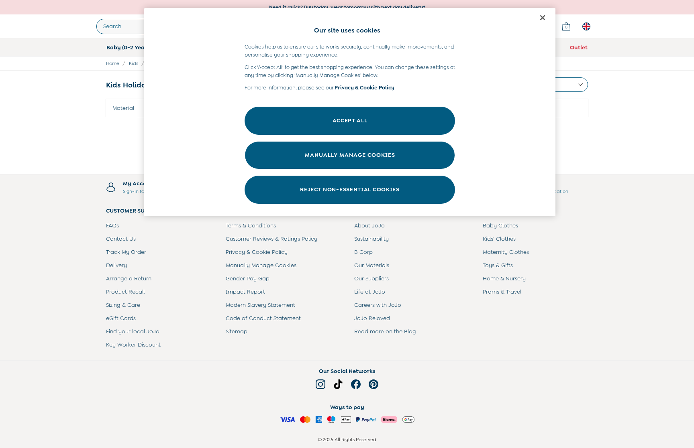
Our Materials (371, 265)
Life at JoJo (369, 291)
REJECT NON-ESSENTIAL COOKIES (350, 189)
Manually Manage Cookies (261, 265)
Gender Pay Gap (247, 278)
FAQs (112, 225)
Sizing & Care (123, 304)
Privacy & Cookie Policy (257, 251)
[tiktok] (338, 384)
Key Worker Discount (133, 344)
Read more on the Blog (385, 331)
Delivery (116, 265)
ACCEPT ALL (350, 120)
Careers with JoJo (377, 304)
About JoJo (369, 225)
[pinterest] (373, 384)
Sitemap (236, 331)
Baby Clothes (500, 225)
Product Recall (125, 291)
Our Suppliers (371, 278)
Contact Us (121, 238)
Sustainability (371, 238)
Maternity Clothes (506, 251)
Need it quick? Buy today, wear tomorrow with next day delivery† (347, 7)
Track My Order (126, 251)
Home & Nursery (504, 278)
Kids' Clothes (499, 238)
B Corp (363, 251)
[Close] (542, 17)
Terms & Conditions (251, 225)
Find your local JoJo (132, 331)
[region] (349, 112)
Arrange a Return (128, 278)
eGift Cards (121, 318)
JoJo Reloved (372, 318)
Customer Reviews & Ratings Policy (271, 238)
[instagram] (320, 384)
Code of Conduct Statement (263, 318)
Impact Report (245, 291)
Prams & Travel (502, 291)
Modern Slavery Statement (260, 304)
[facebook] (356, 384)
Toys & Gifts (498, 265)
